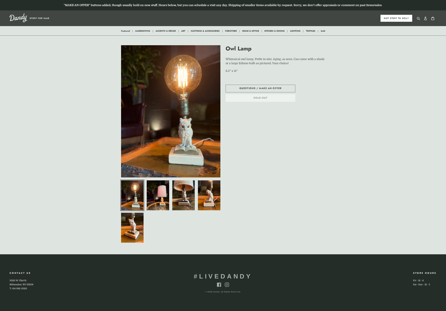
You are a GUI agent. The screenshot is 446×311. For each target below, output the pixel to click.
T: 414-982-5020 (18, 288)
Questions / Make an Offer (260, 88)
